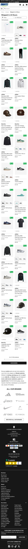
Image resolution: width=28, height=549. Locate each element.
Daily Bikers (4, 506)
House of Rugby (5, 520)
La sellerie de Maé (5, 521)
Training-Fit (17, 516)
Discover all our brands (14, 419)
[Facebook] (9, 546)
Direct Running (4, 508)
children (12, 384)
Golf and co (4, 516)
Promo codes (4, 481)
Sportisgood (14, 383)
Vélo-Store (17, 523)
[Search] (5, 8)
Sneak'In (17, 511)
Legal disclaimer (5, 493)
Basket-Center (4, 505)
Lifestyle (7, 12)
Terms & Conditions (6, 490)
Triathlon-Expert (18, 520)
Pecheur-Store (18, 506)
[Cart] (27, 5)
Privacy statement (5, 498)
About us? (3, 486)
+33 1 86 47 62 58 (14, 435)
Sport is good (18, 515)
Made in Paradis (5, 523)
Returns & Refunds (5, 491)
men (2, 384)
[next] (27, 404)
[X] (19, 546)
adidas (3, 38)
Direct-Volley (4, 510)
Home (2, 12)
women (6, 384)
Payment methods (5, 495)
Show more (14, 363)
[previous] (1, 404)
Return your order (14, 457)
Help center (4, 476)
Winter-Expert (18, 525)
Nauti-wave (4, 525)
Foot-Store (3, 513)
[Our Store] (20, 5)
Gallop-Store (4, 515)
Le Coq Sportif (21, 383)
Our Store (3, 500)
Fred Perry (8, 383)
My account (4, 475)
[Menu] (1, 8)
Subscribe (22, 537)
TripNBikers (17, 521)
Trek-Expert (17, 518)
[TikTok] (16, 546)
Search (8, 8)
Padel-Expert (18, 505)
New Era (3, 124)
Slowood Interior (18, 510)
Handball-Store (4, 518)
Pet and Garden (18, 508)
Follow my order (5, 478)
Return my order (5, 480)
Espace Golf (4, 511)
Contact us (14, 431)
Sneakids (17, 513)
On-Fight (3, 526)
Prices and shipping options (7, 496)
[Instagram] (12, 546)
